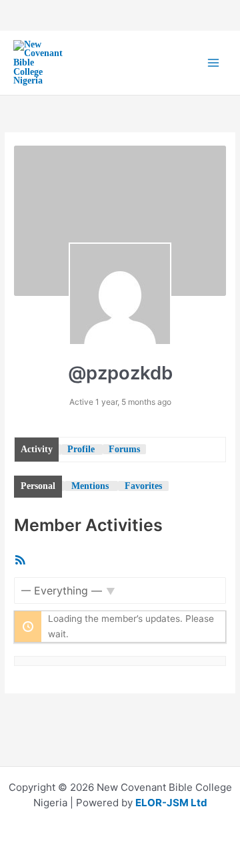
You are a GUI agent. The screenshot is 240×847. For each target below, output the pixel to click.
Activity (37, 449)
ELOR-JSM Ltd (171, 802)
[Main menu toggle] (213, 63)
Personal (38, 486)
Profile (81, 449)
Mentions (90, 486)
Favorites (143, 486)
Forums (124, 449)
